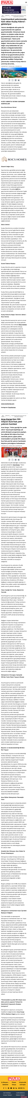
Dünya (14, 1084)
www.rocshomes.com (7, 404)
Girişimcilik (22, 1082)
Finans (14, 1082)
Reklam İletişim (20, 1095)
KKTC (17, 189)
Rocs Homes (23, 324)
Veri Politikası (7, 1093)
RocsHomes (12, 407)
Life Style (22, 1084)
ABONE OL (21, 1088)
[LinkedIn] (15, 80)
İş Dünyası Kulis (5, 1082)
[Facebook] (9, 80)
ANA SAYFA (2, 16)
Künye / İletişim (7, 1095)
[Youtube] (11, 1088)
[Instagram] (8, 1088)
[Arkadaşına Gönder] (19, 80)
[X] (12, 80)
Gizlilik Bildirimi (20, 1093)
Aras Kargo (6, 419)
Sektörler (7, 15)
